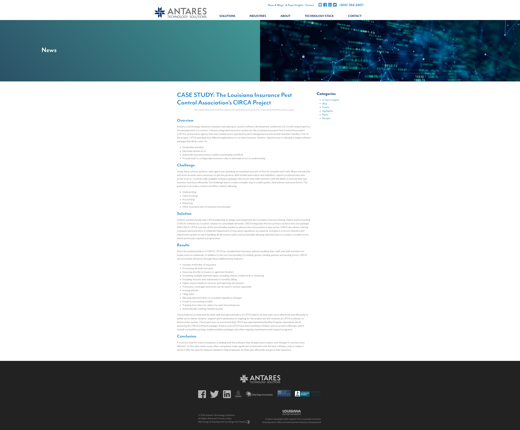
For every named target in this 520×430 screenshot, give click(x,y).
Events (325, 107)
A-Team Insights (294, 5)
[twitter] (214, 394)
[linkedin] (227, 394)
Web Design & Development (211, 422)
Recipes (326, 118)
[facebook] (202, 394)
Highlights (327, 111)
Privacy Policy (225, 418)
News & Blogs (275, 5)
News (325, 114)
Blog (324, 103)
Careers (309, 5)
